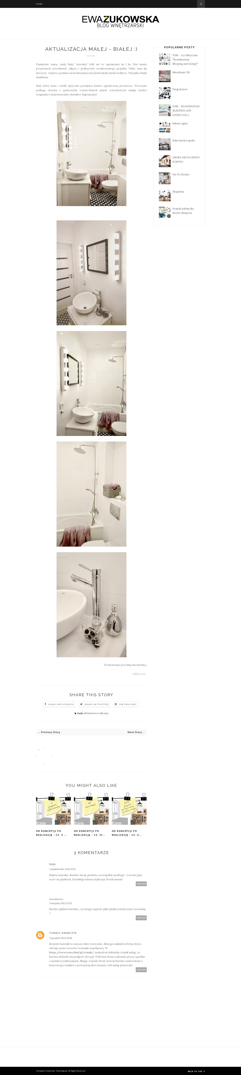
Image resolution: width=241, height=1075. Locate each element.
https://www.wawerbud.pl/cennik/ (71, 952)
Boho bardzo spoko (183, 140)
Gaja (52, 864)
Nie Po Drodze (181, 174)
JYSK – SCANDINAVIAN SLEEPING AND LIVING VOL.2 (186, 111)
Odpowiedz (141, 884)
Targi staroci (179, 89)
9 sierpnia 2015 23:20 (60, 903)
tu (122, 64)
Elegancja (178, 191)
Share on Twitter (97, 704)
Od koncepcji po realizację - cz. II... (127, 833)
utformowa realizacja (96, 713)
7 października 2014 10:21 (62, 869)
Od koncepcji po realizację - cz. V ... (51, 833)
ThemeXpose (61, 1071)
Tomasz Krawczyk (63, 932)
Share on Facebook (61, 704)
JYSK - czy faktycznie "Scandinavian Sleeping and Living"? (185, 60)
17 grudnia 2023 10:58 (60, 938)
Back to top (195, 1071)
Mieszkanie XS (181, 72)
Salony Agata (180, 123)
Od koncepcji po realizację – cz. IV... (89, 833)
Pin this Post (128, 704)
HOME (39, 4)
